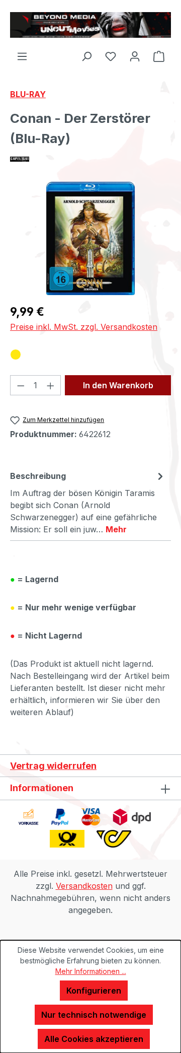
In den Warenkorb (118, 385)
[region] (90, 238)
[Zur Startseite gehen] (90, 25)
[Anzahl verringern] (20, 385)
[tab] (88, 502)
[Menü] (22, 56)
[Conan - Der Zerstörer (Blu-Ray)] (90, 238)
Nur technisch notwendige (93, 1015)
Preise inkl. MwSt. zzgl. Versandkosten (83, 327)
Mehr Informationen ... (90, 971)
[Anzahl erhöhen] (50, 385)
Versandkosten (84, 886)
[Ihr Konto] (135, 56)
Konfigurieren (93, 991)
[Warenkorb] (159, 56)
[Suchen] (86, 56)
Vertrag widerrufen (53, 765)
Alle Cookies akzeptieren (93, 1039)
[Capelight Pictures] (90, 159)
